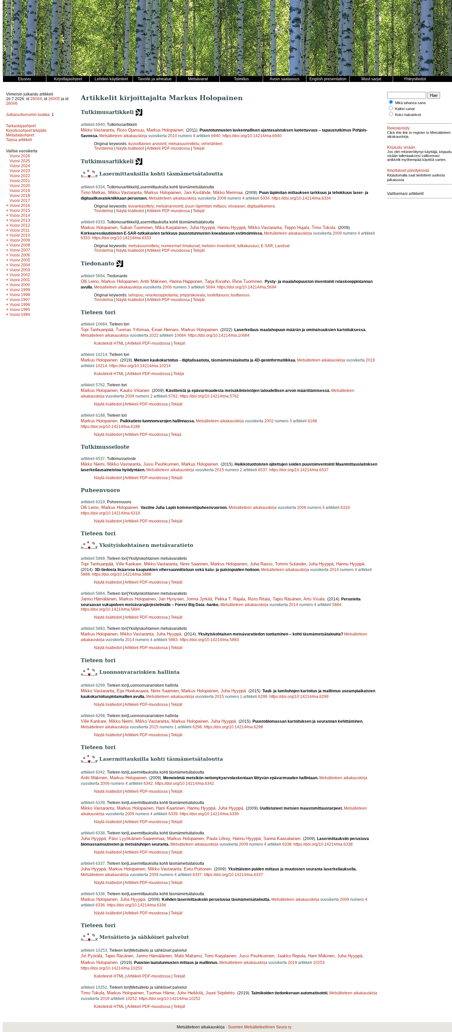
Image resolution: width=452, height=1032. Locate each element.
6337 (197, 874)
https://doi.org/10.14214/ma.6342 (184, 783)
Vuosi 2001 (20, 280)
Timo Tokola (323, 227)
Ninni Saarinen (194, 563)
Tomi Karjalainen (220, 955)
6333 (85, 238)
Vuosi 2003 (20, 270)
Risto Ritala (259, 598)
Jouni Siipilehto (220, 992)
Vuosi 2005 (20, 260)
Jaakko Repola (291, 955)
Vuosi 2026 (20, 156)
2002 (269, 421)
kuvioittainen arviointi (147, 143)
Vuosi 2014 (20, 215)
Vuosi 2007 (20, 250)
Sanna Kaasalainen (281, 838)
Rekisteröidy (398, 128)
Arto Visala (314, 598)
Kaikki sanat (405, 109)
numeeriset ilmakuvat (180, 246)
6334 (265, 198)
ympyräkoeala (192, 295)
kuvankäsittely (141, 206)
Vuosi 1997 (20, 299)
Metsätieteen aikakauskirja (123, 136)
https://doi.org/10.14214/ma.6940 (252, 136)
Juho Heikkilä (190, 992)
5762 (173, 396)
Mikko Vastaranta (97, 130)
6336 (100, 905)
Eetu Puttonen (197, 868)
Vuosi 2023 (20, 171)
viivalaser (236, 206)
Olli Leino (90, 281)
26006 (12, 103)
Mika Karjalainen (171, 227)
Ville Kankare (128, 563)
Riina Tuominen (247, 281)
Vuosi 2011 (20, 230)
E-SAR (267, 246)
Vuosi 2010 (20, 235)
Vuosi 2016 (20, 205)
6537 (262, 470)
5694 (210, 287)
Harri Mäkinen (321, 955)
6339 (173, 814)
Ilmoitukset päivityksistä (408, 170)
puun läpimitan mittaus (205, 206)
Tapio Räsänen (287, 598)
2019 (370, 360)
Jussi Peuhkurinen (161, 464)
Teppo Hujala (296, 227)
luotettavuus (218, 295)
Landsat (282, 246)
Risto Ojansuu (130, 130)
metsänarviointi (169, 206)
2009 (221, 198)
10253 (319, 962)
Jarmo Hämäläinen (98, 598)
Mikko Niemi (93, 464)
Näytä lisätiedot (130, 148)
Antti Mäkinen (153, 281)
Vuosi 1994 (20, 314)
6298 (197, 727)
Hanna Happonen (185, 281)
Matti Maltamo (188, 955)
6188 (312, 421)
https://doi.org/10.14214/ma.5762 (209, 396)
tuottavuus (240, 295)
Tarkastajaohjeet (21, 126)
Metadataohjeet (20, 135)
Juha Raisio (261, 563)
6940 (215, 136)
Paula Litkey (218, 838)
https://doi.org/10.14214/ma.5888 (121, 574)
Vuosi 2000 (20, 285)
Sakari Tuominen (136, 227)
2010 (172, 136)
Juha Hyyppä (202, 227)
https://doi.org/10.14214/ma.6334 (301, 198)
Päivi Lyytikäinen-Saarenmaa (136, 838)
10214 (101, 365)
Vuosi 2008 (20, 245)
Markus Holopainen (165, 130)
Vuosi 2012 (20, 225)
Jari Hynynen (171, 598)
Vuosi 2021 (20, 180)
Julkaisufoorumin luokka (28, 114)
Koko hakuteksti (408, 115)
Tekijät (198, 148)
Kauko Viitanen (134, 390)
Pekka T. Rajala (230, 598)
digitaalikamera (261, 206)
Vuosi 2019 (20, 190)
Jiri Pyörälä (91, 955)
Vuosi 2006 (20, 255)
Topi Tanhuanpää (97, 329)
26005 (54, 98)
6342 (148, 783)
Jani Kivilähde (197, 192)
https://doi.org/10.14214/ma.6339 (209, 814)
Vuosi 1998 (20, 294)
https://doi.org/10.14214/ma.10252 (170, 998)
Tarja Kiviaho (217, 281)
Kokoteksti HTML (109, 343)
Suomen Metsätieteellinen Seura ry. (260, 1027)
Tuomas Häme (160, 992)
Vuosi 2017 (20, 200)
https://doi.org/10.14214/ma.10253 (111, 968)
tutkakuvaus (248, 246)
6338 (287, 844)
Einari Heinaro (165, 329)
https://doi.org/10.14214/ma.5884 (110, 609)
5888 (85, 574)
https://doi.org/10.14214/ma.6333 (121, 238)
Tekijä (178, 373)
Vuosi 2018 (20, 195)
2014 (334, 569)
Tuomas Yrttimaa (132, 329)
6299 (262, 696)
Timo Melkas (93, 192)
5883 (173, 639)
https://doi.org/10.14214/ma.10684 (218, 335)
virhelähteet (211, 143)
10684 (180, 335)
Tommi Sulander (290, 563)
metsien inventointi (218, 246)
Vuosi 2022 (20, 175)
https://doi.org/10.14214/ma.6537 (299, 470)
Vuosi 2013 (20, 220)
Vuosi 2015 (20, 210)
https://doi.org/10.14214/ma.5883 (209, 639)
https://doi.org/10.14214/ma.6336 (136, 905)
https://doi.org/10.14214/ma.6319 (110, 513)
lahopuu (135, 295)
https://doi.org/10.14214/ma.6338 (323, 844)
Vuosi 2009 (20, 240)
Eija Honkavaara (132, 690)
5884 (336, 604)
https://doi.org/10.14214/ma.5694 (246, 287)
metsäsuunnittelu (183, 143)
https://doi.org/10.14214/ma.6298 (233, 727)
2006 (167, 287)
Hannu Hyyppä (231, 227)
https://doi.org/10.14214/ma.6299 (299, 696)
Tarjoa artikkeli (19, 139)
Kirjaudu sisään (401, 147)
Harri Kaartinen (170, 808)
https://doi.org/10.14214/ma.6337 (233, 874)
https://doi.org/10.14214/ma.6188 (110, 426)
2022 (153, 335)
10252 (131, 998)
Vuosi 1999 (20, 289)
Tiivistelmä (103, 148)
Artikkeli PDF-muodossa (168, 148)
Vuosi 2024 (20, 166)
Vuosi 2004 (20, 265)
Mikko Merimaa (228, 192)
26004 (36, 98)
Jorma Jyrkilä (199, 598)
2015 (219, 470)
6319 (345, 507)
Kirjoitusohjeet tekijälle (26, 130)
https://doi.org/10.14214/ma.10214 (140, 365)
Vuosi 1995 (20, 309)
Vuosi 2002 (20, 275)
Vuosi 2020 (20, 185)
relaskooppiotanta (161, 295)
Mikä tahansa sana (410, 103)
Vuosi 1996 (20, 304)
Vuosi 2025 (20, 161)
